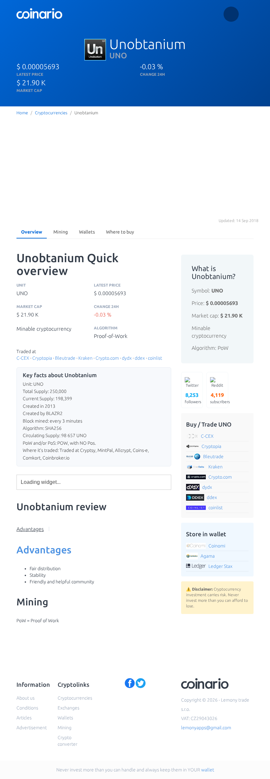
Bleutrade (65, 358)
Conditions (27, 707)
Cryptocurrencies (51, 112)
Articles (24, 717)
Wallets (87, 232)
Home (22, 112)
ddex (140, 358)
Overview (31, 232)
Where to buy (120, 232)
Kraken (85, 358)
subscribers (219, 398)
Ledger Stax (220, 566)
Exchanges (68, 707)
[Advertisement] (135, 167)
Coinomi (216, 545)
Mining (60, 232)
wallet (207, 769)
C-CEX (22, 358)
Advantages (30, 529)
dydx (127, 358)
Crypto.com (107, 358)
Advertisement (31, 727)
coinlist (155, 358)
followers (193, 398)
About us (25, 698)
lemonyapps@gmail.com (206, 727)
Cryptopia (42, 358)
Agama (208, 556)
